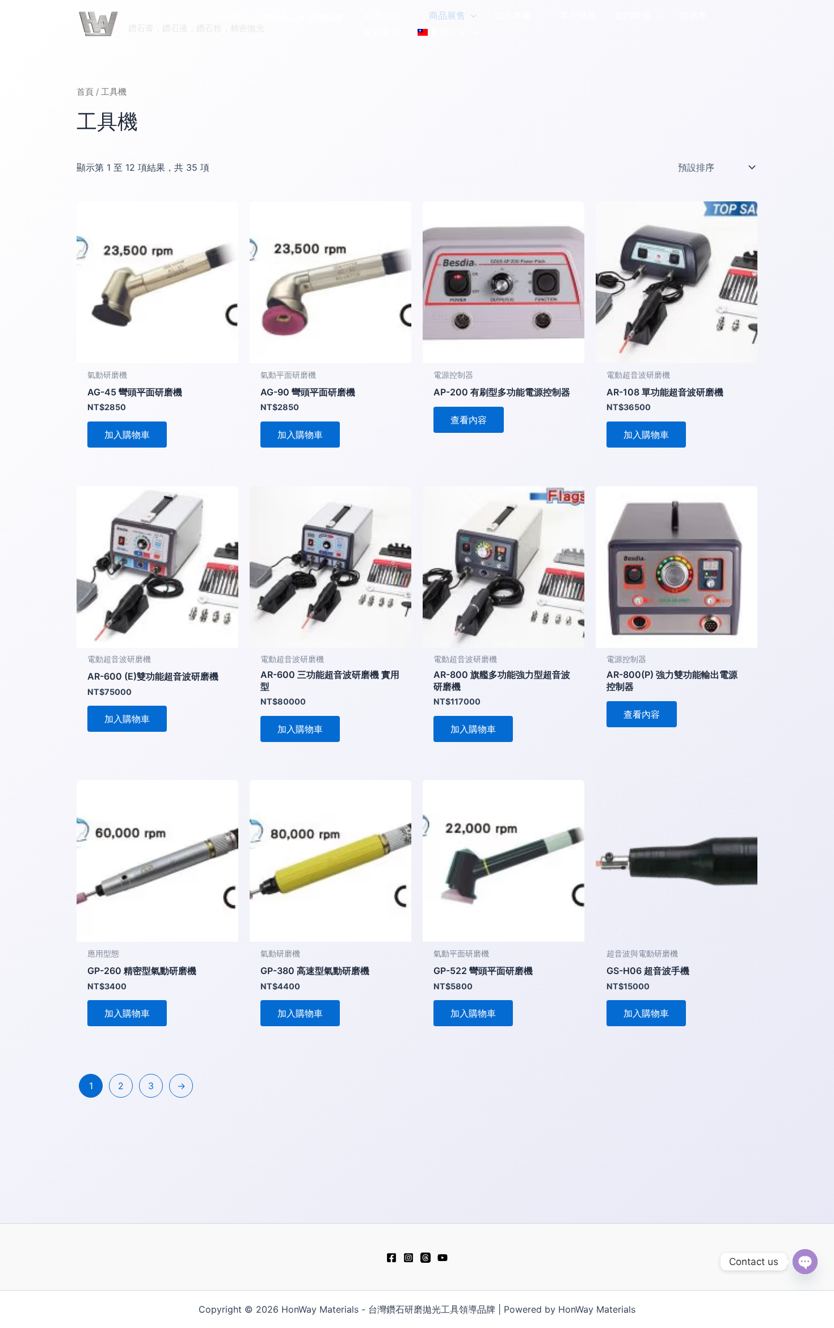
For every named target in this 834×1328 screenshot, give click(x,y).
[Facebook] (391, 1258)
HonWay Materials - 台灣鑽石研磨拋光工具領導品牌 (235, 17)
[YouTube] (442, 1258)
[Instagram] (408, 1258)
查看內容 (468, 419)
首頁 (85, 92)
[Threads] (425, 1258)
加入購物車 (127, 434)
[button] (405, 15)
